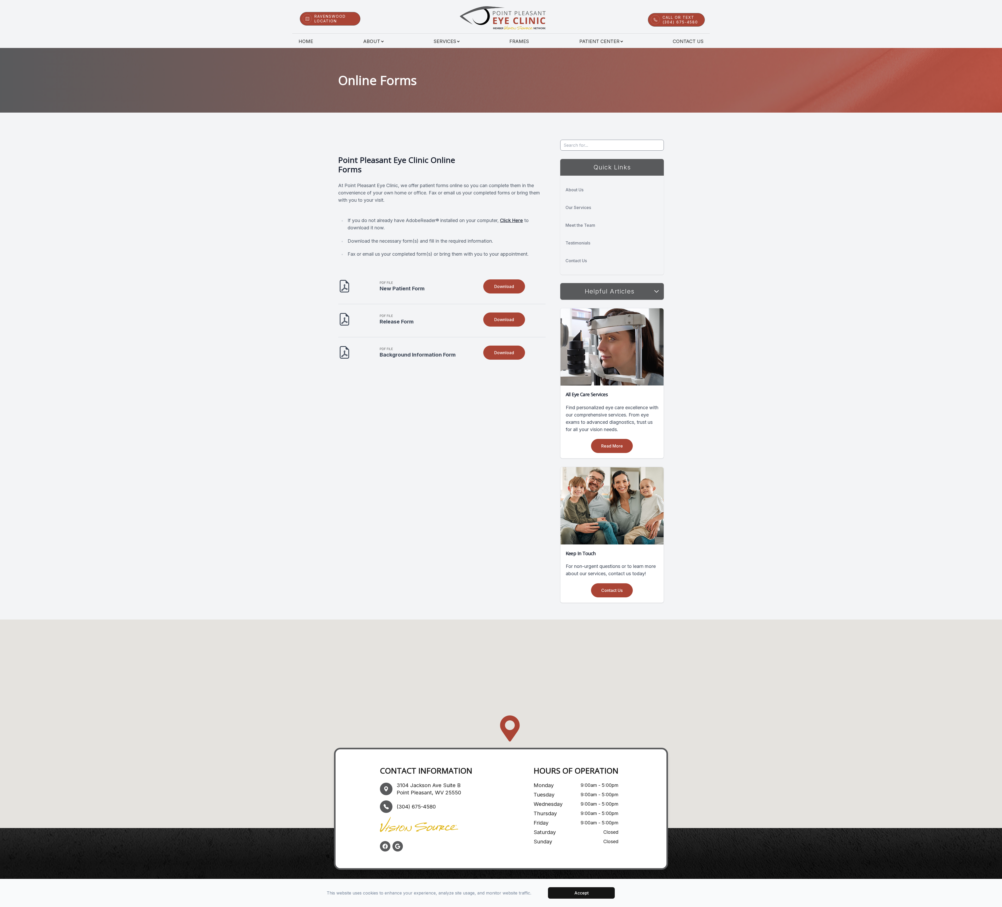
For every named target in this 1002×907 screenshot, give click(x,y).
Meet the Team (580, 225)
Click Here (511, 220)
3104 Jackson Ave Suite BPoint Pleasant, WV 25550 (429, 789)
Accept (581, 893)
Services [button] (445, 41)
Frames (519, 41)
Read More (612, 446)
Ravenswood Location (330, 18)
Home (306, 41)
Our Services (578, 207)
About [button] (371, 41)
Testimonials (577, 243)
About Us (574, 189)
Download (504, 286)
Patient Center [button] (599, 41)
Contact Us (688, 41)
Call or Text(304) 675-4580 (680, 19)
